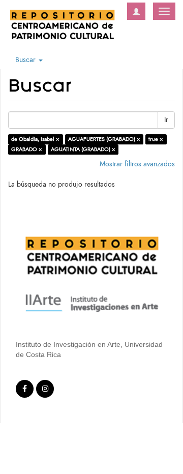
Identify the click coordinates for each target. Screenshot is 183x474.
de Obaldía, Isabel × (35, 139)
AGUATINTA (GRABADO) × (83, 149)
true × (155, 139)
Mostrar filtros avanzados (137, 164)
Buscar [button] (26, 60)
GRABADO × (26, 149)
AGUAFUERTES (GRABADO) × (104, 139)
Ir (166, 120)
